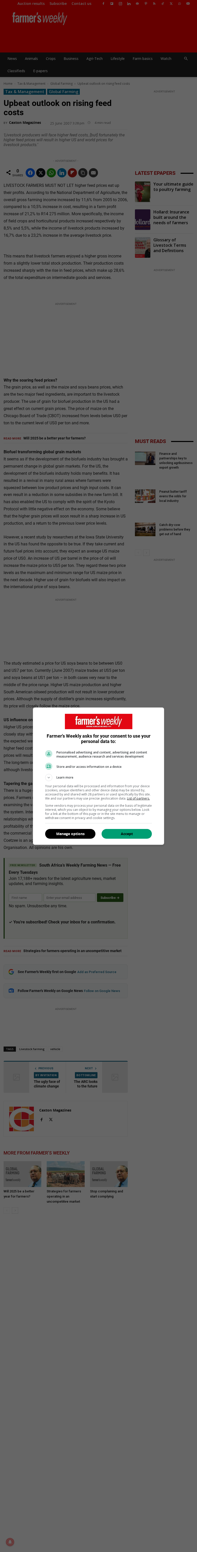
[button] (98, 777)
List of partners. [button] (138, 798)
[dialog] (98, 776)
